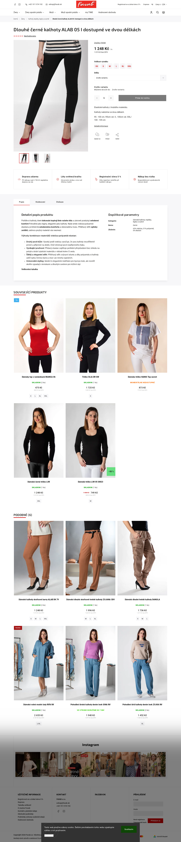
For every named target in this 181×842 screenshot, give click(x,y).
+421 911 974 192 (63, 806)
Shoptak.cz (41, 838)
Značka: (100, 43)
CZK (163, 4)
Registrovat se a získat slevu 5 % (129, 4)
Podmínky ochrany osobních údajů (31, 817)
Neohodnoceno (30, 36)
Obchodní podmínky (25, 814)
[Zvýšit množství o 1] (111, 98)
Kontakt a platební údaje (27, 811)
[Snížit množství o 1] (97, 98)
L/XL (38, 724)
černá (135, 225)
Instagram (19, 4)
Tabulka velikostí (24, 805)
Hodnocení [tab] (40, 202)
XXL (45, 396)
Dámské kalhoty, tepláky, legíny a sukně (142, 221)
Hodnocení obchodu (25, 820)
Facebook (15, 4)
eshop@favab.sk (63, 803)
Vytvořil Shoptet (162, 836)
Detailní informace (101, 126)
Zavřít (159, 142)
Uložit (114, 142)
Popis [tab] (21, 202)
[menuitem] (18, 12)
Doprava (146, 4)
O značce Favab (24, 808)
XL (40, 396)
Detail (39, 336)
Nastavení (49, 835)
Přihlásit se (155, 821)
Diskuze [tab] (60, 202)
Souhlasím (128, 829)
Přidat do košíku (142, 98)
